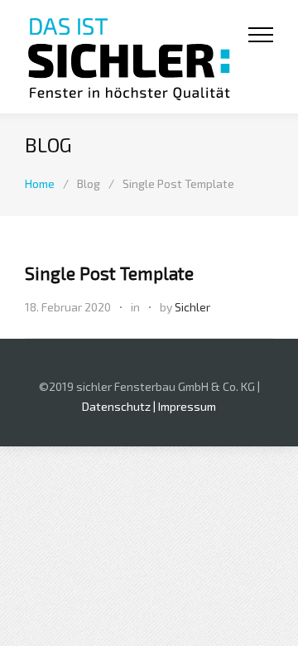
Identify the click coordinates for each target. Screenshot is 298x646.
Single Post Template (109, 273)
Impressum (187, 406)
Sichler (192, 307)
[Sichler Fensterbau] (136, 56)
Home (40, 183)
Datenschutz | (120, 406)
